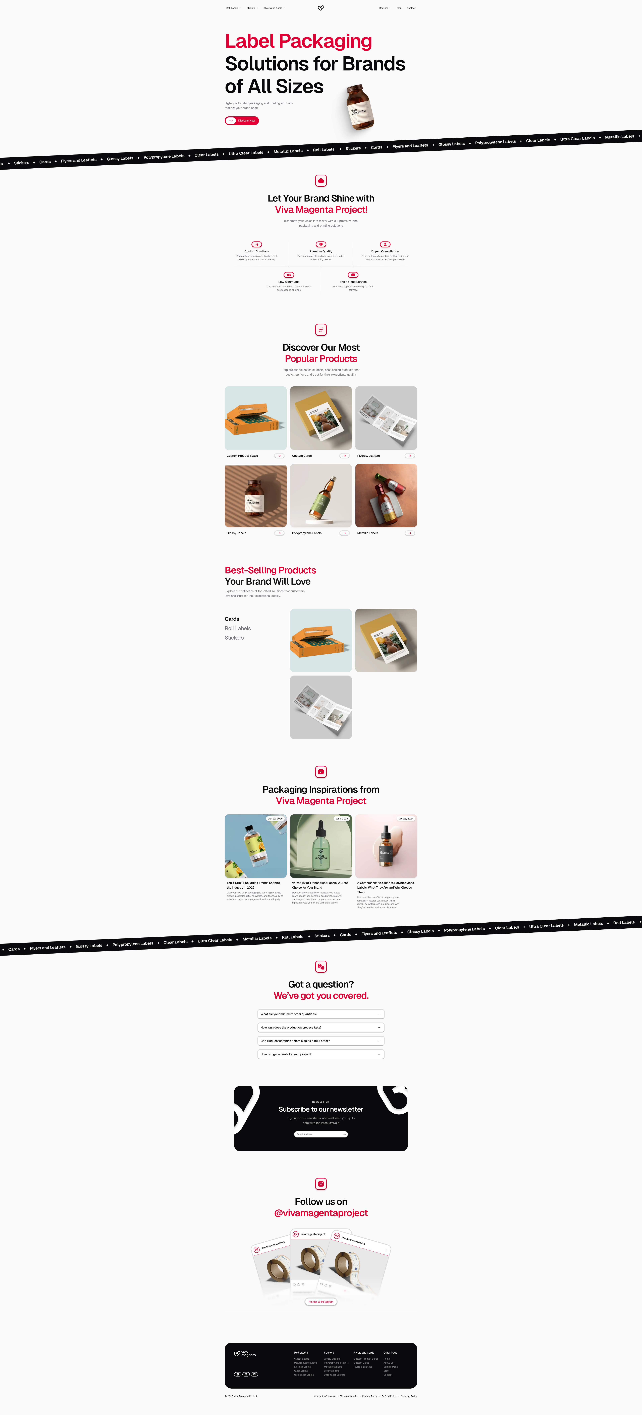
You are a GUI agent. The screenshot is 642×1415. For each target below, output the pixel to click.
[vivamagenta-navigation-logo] (321, 8)
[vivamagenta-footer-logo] (245, 1354)
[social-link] (237, 1374)
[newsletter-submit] (344, 1134)
